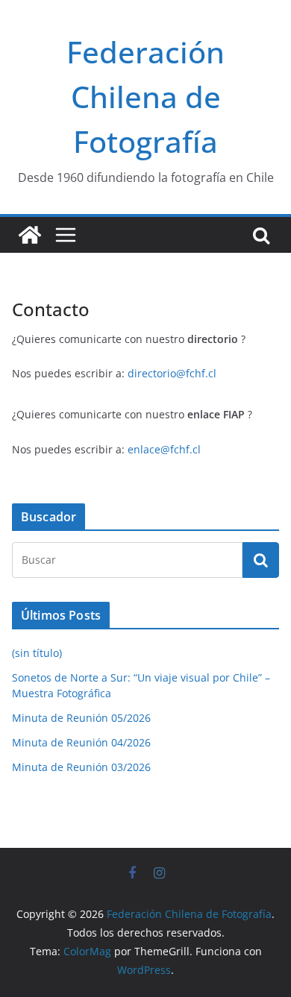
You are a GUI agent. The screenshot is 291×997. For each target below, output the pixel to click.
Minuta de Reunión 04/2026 (81, 742)
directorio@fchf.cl (172, 373)
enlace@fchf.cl (164, 449)
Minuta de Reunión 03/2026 (81, 767)
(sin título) (37, 653)
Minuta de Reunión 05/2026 (81, 718)
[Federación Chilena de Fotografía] (30, 235)
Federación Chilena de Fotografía (145, 96)
